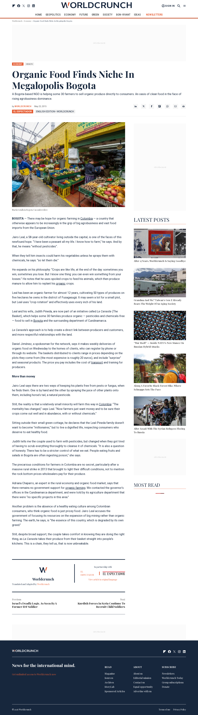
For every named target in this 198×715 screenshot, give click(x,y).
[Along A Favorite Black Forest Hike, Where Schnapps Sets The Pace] (160, 369)
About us (137, 673)
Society (108, 14)
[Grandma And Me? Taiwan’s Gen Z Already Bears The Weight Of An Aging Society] (160, 283)
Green (95, 14)
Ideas (137, 14)
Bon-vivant (123, 14)
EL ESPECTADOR (22, 111)
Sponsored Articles (115, 691)
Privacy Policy (179, 709)
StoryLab (109, 686)
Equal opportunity (143, 686)
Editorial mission (142, 678)
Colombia (86, 218)
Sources (109, 678)
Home (38, 14)
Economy (70, 14)
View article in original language (103, 579)
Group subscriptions (173, 682)
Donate (165, 686)
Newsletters (154, 14)
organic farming (75, 488)
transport (97, 362)
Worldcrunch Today (172, 678)
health (29, 64)
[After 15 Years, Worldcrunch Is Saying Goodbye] (160, 244)
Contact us (139, 682)
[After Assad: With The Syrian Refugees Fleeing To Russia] (160, 411)
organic (61, 283)
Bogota (38, 320)
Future (83, 14)
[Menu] (184, 6)
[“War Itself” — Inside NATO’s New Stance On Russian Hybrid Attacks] (160, 326)
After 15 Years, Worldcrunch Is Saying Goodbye (160, 260)
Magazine (110, 673)
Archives (109, 682)
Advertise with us (142, 691)
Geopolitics (53, 14)
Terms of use (164, 709)
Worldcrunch (17, 21)
